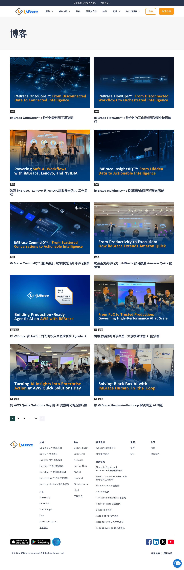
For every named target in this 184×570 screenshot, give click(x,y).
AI (96, 330)
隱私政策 (168, 553)
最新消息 (15, 330)
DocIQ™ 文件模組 (49, 454)
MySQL (77, 472)
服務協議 (155, 553)
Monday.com (81, 484)
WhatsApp (45, 497)
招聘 (153, 448)
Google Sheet (81, 448)
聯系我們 (155, 454)
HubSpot (78, 478)
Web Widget (46, 509)
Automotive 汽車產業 (107, 516)
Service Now (80, 466)
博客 (133, 448)
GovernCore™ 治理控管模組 (54, 478)
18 (36, 418)
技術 (78, 11)
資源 (115, 11)
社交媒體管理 (102, 454)
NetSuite (78, 460)
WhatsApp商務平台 (106, 448)
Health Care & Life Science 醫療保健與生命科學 (111, 478)
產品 (48, 11)
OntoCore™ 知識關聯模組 (53, 472)
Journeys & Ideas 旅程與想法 (54, 484)
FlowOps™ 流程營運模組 (52, 466)
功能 (13, 111)
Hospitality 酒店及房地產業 (110, 522)
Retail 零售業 (102, 491)
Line (42, 515)
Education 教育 (104, 510)
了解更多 (44, 527)
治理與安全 (91, 11)
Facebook (45, 503)
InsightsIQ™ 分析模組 (51, 460)
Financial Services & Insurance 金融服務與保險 (109, 469)
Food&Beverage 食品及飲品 (110, 528)
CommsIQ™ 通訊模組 (51, 448)
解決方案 (63, 11)
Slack (76, 490)
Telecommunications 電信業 (111, 497)
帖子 (133, 454)
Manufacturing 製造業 (107, 485)
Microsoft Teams (49, 521)
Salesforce (79, 454)
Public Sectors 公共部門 (108, 503)
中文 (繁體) (131, 11)
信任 (105, 11)
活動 (13, 184)
